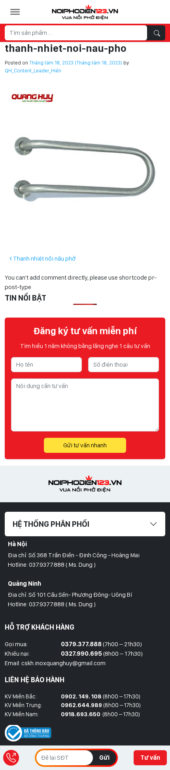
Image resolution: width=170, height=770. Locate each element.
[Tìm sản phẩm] (157, 32)
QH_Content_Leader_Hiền (33, 71)
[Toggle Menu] (15, 12)
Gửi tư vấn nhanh (85, 445)
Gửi (104, 757)
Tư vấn (150, 757)
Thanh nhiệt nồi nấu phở (44, 258)
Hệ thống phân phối (51, 524)
